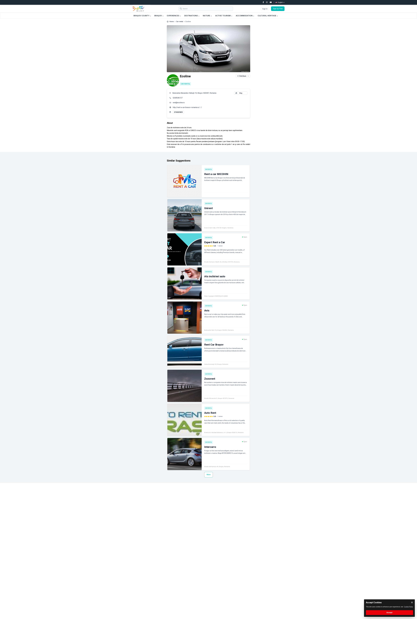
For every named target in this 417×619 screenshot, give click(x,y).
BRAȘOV (158, 16)
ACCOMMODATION (244, 16)
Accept (389, 613)
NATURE (207, 16)
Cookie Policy (408, 607)
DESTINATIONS (191, 16)
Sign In (264, 9)
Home (171, 21)
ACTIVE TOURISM (223, 16)
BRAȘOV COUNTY (142, 16)
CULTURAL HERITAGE (267, 16)
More (209, 475)
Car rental (179, 21)
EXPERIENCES (173, 16)
